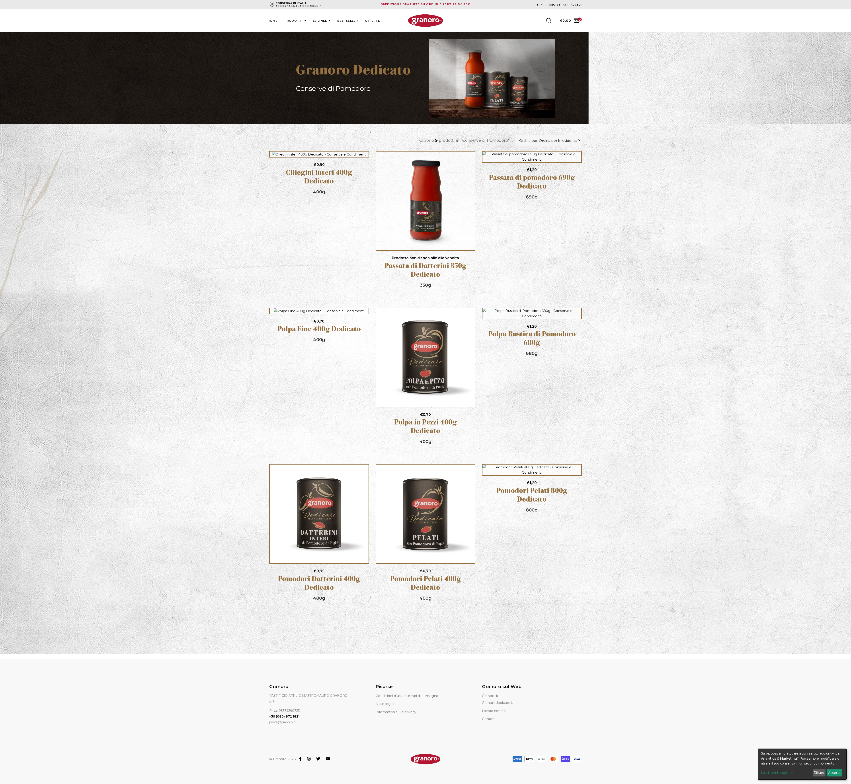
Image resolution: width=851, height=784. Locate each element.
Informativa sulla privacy (396, 712)
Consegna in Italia (297, 5)
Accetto (834, 773)
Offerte (372, 20)
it (538, 4)
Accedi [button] (576, 4)
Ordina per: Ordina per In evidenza (548, 140)
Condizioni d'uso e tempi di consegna (407, 696)
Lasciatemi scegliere (777, 773)
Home (272, 20)
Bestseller (347, 20)
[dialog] (802, 764)
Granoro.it (490, 696)
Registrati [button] (559, 4)
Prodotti (294, 20)
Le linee (320, 20)
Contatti (489, 719)
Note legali (385, 704)
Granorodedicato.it (497, 702)
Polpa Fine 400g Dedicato (319, 329)
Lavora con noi (494, 711)
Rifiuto (819, 773)
